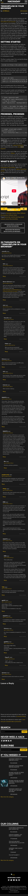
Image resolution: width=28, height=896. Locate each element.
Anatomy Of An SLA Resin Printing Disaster (16, 766)
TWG (3, 587)
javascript (7, 217)
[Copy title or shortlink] (9, 13)
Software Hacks (13, 215)
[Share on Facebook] (1, 13)
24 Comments (23, 11)
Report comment (22, 259)
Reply (3, 259)
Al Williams (6, 11)
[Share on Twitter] (3, 13)
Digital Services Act (13, 889)
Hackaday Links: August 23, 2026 (16, 849)
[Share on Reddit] (7, 13)
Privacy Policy (24, 887)
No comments (13, 763)
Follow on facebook (2, 741)
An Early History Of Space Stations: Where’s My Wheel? (16, 774)
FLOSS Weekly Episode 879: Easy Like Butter (16, 828)
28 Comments (13, 794)
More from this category (7, 797)
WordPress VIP (16, 892)
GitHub (13, 153)
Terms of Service (5, 889)
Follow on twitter (4, 741)
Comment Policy (21, 716)
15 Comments (13, 769)
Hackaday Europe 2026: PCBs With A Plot (15, 759)
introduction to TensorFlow (8, 167)
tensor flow (9, 219)
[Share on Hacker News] (5, 13)
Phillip (4, 488)
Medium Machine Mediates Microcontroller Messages (13, 230)
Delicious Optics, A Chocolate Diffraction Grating (12, 225)
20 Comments (13, 786)
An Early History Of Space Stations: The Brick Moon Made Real (16, 782)
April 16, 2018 (24, 13)
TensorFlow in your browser (8, 21)
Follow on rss (9, 741)
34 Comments (13, 845)
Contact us (11, 741)
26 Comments (13, 777)
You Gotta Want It (14, 855)
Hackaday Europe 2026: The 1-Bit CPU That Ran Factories (15, 790)
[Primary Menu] (26, 1)
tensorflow (15, 219)
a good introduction (18, 145)
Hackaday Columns (11, 213)
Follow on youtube (6, 741)
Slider (18, 213)
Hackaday (14, 1)
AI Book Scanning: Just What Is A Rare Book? (15, 835)
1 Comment (13, 852)
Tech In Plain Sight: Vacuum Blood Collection (16, 842)
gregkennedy (5, 474)
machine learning (15, 217)
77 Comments (13, 838)
